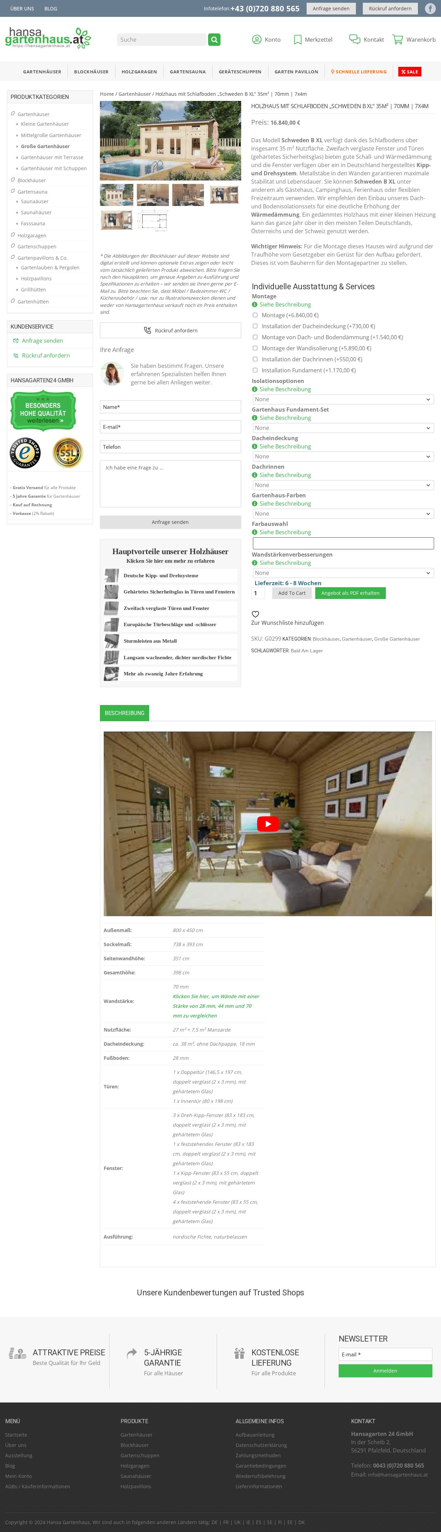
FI (280, 1522)
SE (270, 1522)
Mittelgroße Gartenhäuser (51, 135)
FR (226, 1522)
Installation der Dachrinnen (312, 359)
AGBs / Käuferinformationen (37, 1486)
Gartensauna (188, 72)
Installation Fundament (309, 370)
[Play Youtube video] (268, 824)
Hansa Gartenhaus (68, 1522)
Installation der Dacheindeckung (318, 326)
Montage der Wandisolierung (316, 348)
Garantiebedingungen (261, 1465)
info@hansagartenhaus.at (398, 1474)
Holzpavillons (36, 278)
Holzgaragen (139, 72)
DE (215, 1522)
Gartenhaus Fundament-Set (290, 409)
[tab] (124, 713)
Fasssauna (33, 223)
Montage (264, 296)
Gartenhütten (33, 301)
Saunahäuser (36, 212)
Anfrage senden (331, 8)
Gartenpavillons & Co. (43, 258)
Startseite (16, 1434)
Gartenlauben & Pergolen (50, 267)
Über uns (22, 8)
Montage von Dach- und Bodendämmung (332, 337)
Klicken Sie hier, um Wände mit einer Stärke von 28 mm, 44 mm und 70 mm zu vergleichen (216, 1006)
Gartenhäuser (42, 72)
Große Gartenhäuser (397, 639)
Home (107, 94)
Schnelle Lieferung (361, 72)
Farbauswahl (270, 524)
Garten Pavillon (297, 72)
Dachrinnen (268, 466)
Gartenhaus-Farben (279, 495)
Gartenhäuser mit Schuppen (54, 168)
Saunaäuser (35, 201)
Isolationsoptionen (278, 381)
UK (237, 1522)
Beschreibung (124, 713)
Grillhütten (33, 289)
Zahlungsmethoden (258, 1455)
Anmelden (385, 1370)
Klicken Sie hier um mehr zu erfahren (170, 561)
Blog (50, 8)
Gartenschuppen (37, 246)
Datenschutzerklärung (261, 1445)
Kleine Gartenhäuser (45, 124)
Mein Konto (18, 1476)
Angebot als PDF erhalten (350, 593)
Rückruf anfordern (390, 8)
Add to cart (292, 593)
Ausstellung (18, 1455)
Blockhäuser (91, 72)
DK (301, 1522)
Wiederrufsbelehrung (261, 1476)
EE (290, 1522)
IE (248, 1522)
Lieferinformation (256, 1486)
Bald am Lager (307, 650)
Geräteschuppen (240, 72)
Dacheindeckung (275, 438)
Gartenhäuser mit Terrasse (52, 157)
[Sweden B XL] (170, 140)
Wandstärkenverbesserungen (292, 554)
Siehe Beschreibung (285, 304)
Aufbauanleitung (255, 1434)
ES (258, 1522)
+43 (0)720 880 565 (265, 8)
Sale (412, 72)
